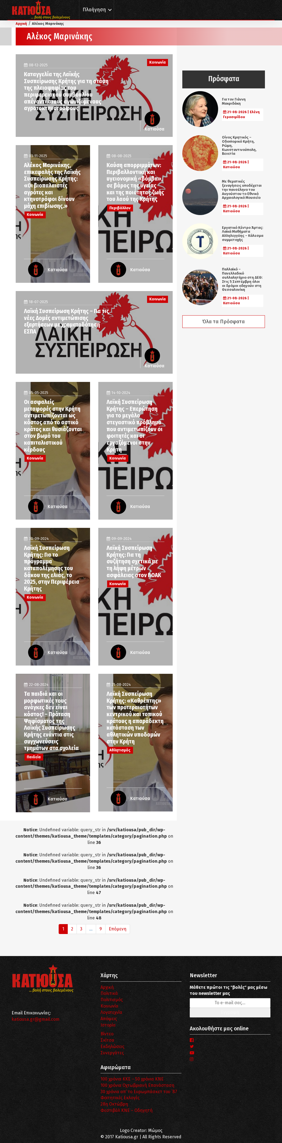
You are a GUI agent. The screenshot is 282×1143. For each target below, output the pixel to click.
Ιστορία (108, 1025)
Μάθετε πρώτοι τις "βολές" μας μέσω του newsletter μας (228, 990)
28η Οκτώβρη (114, 1104)
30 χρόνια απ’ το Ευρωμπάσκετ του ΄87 (139, 1091)
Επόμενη (117, 929)
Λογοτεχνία (111, 1012)
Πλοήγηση (94, 10)
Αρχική (107, 987)
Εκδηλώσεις (112, 1046)
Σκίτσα (107, 1040)
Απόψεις (109, 1018)
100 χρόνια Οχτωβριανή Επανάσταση (137, 1085)
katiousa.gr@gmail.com (35, 1019)
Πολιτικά (109, 993)
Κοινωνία (109, 1006)
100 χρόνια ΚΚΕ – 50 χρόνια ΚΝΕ (132, 1079)
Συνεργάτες (112, 1052)
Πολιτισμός (112, 999)
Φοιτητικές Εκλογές (120, 1097)
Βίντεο (107, 1033)
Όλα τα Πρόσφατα (223, 322)
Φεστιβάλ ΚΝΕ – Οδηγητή (127, 1110)
